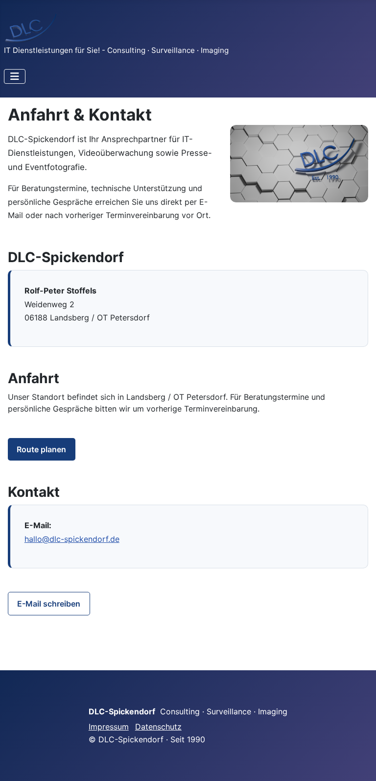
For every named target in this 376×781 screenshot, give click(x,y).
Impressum (109, 727)
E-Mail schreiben (48, 604)
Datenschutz (158, 727)
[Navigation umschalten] (14, 76)
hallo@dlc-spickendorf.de (71, 539)
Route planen (41, 449)
